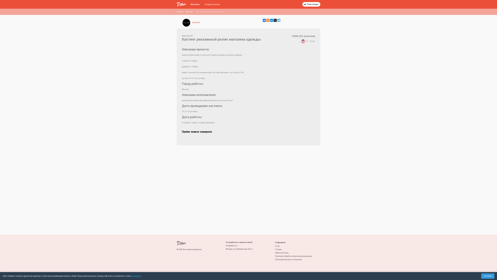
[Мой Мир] (271, 20)
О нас (277, 246)
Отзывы (278, 249)
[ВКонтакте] (264, 20)
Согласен (488, 276)
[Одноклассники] (267, 20)
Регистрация (312, 4)
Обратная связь (282, 253)
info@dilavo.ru (232, 246)
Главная (180, 12)
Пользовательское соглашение (288, 259)
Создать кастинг (212, 4)
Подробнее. (136, 276)
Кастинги (195, 4)
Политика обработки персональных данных (293, 256)
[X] (275, 20)
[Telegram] (278, 20)
